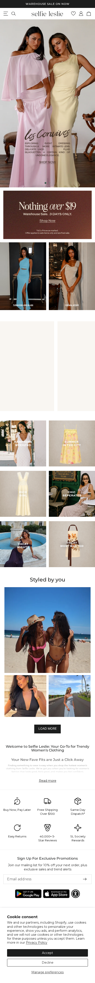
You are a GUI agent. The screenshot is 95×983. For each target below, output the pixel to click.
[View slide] (47, 103)
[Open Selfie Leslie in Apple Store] (56, 893)
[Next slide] (88, 103)
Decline (47, 963)
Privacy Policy (36, 943)
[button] (47, 630)
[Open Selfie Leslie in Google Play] (28, 893)
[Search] (13, 13)
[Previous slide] (7, 103)
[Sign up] (85, 879)
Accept (47, 953)
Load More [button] (47, 728)
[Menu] (5, 13)
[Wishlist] (73, 13)
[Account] (81, 13)
